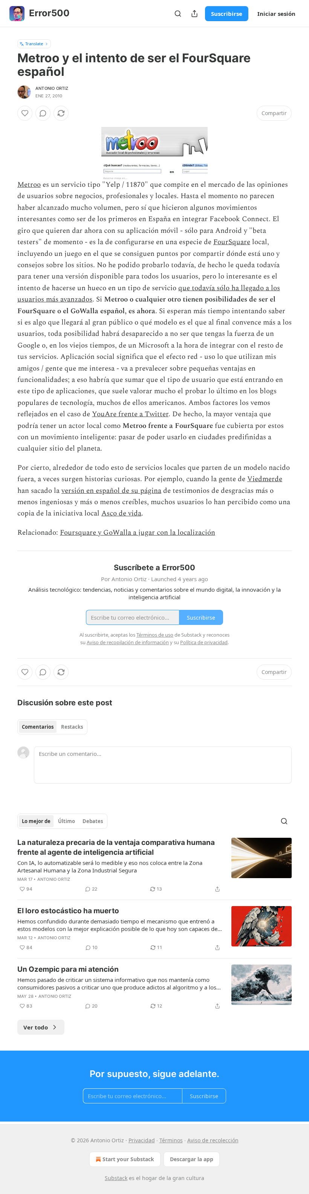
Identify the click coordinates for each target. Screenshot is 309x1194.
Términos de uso (154, 634)
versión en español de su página (111, 490)
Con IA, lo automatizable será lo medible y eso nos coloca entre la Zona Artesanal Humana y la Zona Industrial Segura (109, 866)
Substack (116, 1178)
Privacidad (141, 1140)
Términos (171, 1140)
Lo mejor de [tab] (36, 821)
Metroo (29, 184)
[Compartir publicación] (194, 13)
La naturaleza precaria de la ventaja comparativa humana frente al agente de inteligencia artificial (116, 847)
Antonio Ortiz (52, 88)
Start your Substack (128, 1159)
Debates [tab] (93, 821)
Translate (34, 43)
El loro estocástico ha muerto (68, 910)
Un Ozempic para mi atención (68, 969)
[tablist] (52, 726)
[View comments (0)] (42, 113)
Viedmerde (264, 479)
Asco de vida (121, 513)
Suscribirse (226, 13)
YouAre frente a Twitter (130, 414)
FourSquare (231, 242)
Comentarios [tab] (38, 726)
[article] (154, 866)
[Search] (177, 13)
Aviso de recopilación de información (128, 642)
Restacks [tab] (72, 726)
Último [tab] (66, 821)
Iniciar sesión (276, 13)
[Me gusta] (24, 113)
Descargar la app (191, 1159)
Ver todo (35, 1027)
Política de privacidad (204, 642)
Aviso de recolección (213, 1140)
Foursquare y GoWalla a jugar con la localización (137, 532)
